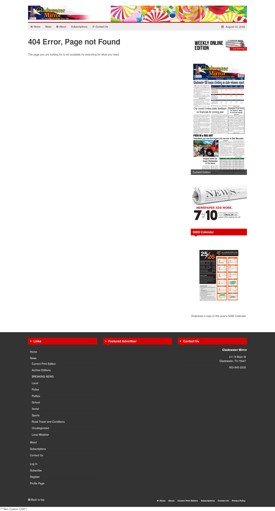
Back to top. (37, 499)
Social (35, 409)
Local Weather (40, 434)
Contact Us (36, 455)
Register (35, 477)
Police (35, 389)
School (36, 402)
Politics (36, 396)
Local (35, 383)
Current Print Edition (44, 364)
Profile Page (37, 483)
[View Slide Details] (219, 118)
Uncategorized (40, 428)
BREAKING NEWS (43, 376)
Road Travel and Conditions (48, 421)
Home (33, 352)
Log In (33, 464)
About (33, 442)
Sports (35, 415)
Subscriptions (38, 449)
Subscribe (36, 470)
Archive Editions (41, 370)
